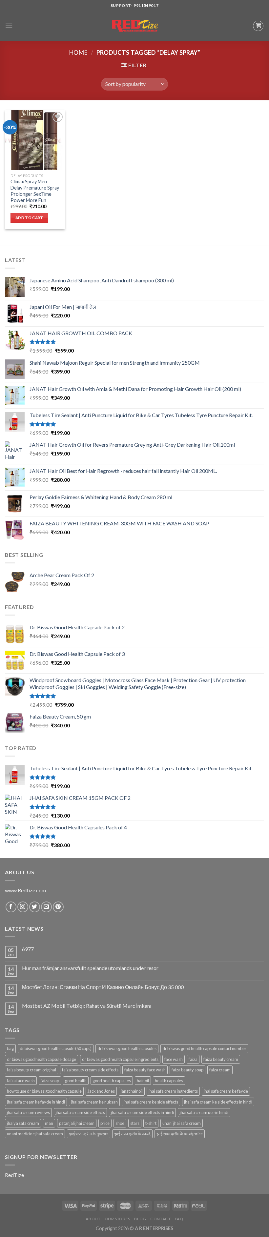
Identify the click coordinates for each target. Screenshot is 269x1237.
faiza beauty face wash (145, 1069)
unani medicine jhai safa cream (35, 1133)
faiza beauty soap (187, 1069)
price (105, 1123)
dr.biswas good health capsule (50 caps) (56, 1048)
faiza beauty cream (220, 1059)
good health (76, 1080)
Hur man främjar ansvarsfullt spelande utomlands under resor (90, 968)
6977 (28, 949)
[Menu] (9, 26)
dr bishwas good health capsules (126, 1048)
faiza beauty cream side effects (90, 1069)
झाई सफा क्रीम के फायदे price (179, 1133)
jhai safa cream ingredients (173, 1091)
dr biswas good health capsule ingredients (120, 1059)
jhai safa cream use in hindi (204, 1112)
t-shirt (150, 1123)
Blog (140, 1218)
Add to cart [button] (29, 217)
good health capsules (112, 1080)
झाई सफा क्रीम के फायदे (132, 1133)
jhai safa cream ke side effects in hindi (218, 1102)
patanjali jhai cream (76, 1123)
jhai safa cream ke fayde (226, 1091)
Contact (160, 1218)
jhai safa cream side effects (80, 1112)
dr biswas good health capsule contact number (204, 1048)
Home (78, 52)
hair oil (143, 1080)
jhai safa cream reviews (28, 1112)
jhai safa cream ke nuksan (94, 1102)
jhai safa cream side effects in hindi (142, 1112)
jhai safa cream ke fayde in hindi (36, 1102)
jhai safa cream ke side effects (151, 1102)
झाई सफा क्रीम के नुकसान (88, 1133)
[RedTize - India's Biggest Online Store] (134, 25)
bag (10, 1048)
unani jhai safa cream (181, 1123)
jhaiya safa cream (23, 1123)
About (93, 1218)
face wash (173, 1059)
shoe (119, 1123)
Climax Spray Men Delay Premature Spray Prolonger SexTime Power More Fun (34, 191)
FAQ (179, 1218)
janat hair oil (132, 1091)
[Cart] (258, 26)
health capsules (169, 1080)
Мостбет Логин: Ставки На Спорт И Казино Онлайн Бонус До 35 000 (103, 987)
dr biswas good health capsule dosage (41, 1059)
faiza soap (50, 1080)
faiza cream (220, 1069)
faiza (193, 1059)
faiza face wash (21, 1080)
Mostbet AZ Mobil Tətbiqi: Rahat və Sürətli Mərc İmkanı (86, 1006)
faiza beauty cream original (31, 1069)
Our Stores (117, 1218)
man (49, 1123)
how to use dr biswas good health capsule (44, 1091)
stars (134, 1123)
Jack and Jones (101, 1091)
